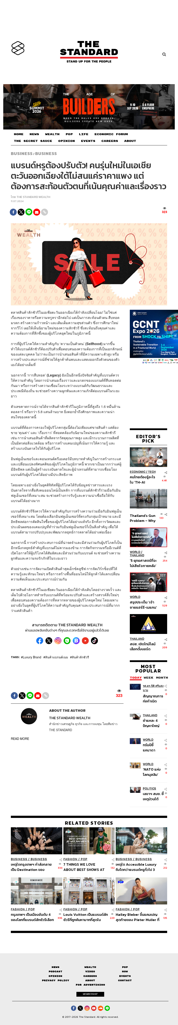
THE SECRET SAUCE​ (33, 141)
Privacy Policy (55, 980)
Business (22, 153)
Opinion (55, 976)
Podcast (55, 971)
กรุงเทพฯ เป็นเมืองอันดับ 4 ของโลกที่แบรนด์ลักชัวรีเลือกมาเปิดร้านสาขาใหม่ (32, 917)
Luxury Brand (32, 657)
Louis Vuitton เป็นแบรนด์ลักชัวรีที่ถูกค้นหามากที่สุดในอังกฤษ (85, 917)
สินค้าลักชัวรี (80, 657)
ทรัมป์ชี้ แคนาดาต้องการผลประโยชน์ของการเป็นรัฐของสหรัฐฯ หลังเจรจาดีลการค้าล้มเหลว (153, 747)
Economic (137, 471)
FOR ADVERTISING (90, 985)
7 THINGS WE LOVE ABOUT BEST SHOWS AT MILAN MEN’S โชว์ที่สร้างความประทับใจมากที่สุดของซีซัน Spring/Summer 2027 (84, 867)
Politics (149, 788)
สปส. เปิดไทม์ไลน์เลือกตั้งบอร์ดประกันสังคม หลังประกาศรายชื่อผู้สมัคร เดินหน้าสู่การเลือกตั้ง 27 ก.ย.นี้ (142, 646)
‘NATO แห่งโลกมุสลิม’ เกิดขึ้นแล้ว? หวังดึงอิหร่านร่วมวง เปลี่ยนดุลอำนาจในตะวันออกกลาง (153, 772)
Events (125, 976)
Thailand (137, 555)
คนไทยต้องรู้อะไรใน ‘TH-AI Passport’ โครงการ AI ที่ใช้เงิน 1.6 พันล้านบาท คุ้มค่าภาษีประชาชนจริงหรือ (143, 479)
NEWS (34, 134)
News (55, 967)
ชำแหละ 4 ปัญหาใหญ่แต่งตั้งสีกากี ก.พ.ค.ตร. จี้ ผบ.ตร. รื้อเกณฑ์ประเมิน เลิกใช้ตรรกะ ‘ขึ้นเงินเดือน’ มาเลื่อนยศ (153, 723)
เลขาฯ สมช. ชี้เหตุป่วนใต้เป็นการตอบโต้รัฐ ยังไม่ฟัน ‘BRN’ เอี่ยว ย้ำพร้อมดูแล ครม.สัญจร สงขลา (153, 796)
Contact (125, 980)
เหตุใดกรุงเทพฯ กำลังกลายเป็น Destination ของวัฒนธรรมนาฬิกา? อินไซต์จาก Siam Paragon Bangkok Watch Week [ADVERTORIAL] (31, 867)
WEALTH (52, 134)
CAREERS (109, 141)
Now (125, 971)
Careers (90, 976)
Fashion (70, 859)
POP (69, 134)
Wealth (90, 967)
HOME (18, 134)
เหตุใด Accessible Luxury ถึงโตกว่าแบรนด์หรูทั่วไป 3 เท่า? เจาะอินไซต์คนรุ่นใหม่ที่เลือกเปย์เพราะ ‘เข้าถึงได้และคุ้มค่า (137, 867)
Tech (152, 471)
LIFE (83, 134)
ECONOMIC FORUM (111, 134)
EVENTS (88, 141)
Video (90, 971)
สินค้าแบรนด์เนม (56, 657)
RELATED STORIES (89, 823)
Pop (125, 967)
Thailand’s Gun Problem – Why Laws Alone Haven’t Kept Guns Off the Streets (143, 518)
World (135, 552)
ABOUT (130, 141)
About (90, 980)
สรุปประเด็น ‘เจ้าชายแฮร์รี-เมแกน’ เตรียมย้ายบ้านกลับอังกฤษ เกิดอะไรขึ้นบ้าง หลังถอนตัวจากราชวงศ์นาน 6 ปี (143, 605)
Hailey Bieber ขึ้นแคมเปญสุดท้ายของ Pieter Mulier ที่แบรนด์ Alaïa (137, 917)
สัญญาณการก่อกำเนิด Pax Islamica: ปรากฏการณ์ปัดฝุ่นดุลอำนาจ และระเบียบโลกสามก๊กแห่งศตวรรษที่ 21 (153, 698)
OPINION (66, 141)
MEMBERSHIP (90, 994)
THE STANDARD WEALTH (33, 197)
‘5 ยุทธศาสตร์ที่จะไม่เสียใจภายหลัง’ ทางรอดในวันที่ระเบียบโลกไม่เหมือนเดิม (143, 563)
